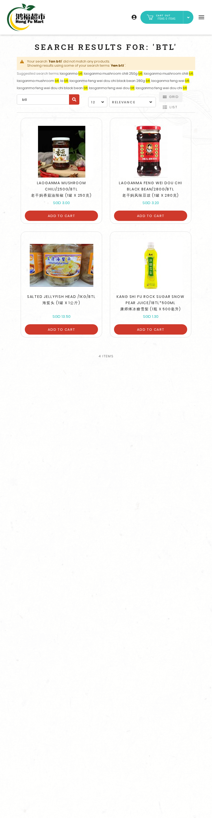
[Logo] (26, 17)
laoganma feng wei (170, 80)
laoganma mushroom (38, 80)
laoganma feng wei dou (111, 88)
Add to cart (61, 215)
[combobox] (48, 99)
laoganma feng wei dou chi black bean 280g (110, 80)
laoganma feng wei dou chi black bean (52, 88)
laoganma (71, 73)
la (64, 80)
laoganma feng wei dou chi (161, 88)
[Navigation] (201, 17)
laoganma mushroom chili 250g (113, 73)
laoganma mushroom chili (168, 73)
